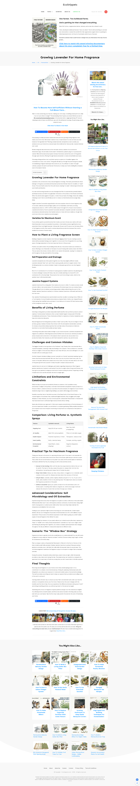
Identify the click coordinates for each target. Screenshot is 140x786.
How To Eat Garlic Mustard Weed (60, 684)
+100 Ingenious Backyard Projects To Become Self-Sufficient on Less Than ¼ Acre (98, 148)
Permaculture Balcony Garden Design (41, 661)
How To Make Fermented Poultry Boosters (99, 661)
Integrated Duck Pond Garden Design (80, 661)
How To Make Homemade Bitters (41, 708)
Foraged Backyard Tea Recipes (97, 308)
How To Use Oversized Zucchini (97, 290)
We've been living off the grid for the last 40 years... (61, 611)
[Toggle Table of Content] (44, 172)
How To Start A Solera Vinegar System (41, 684)
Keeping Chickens (98, 471)
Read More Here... (61, 631)
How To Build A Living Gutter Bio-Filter (60, 661)
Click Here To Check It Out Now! (57, 125)
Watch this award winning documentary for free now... (98, 85)
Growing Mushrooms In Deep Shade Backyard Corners (80, 708)
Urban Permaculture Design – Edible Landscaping (78, 754)
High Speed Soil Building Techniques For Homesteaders (99, 708)
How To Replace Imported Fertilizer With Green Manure (60, 708)
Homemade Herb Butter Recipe (97, 427)
